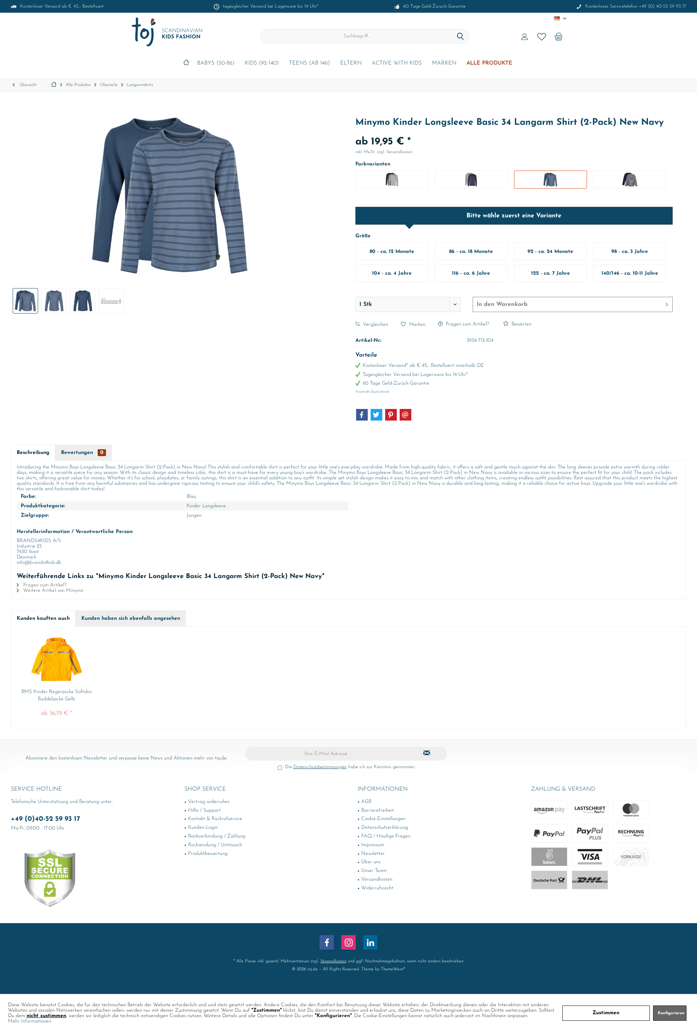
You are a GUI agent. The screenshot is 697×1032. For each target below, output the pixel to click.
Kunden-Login (203, 827)
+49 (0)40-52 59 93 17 (45, 819)
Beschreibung (33, 452)
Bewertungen (82, 452)
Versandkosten (376, 879)
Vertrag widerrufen (208, 801)
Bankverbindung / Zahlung (216, 836)
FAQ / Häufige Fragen (386, 836)
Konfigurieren (671, 1013)
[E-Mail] (405, 415)
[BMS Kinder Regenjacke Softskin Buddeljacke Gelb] (57, 659)
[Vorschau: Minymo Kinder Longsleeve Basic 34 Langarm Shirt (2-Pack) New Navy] (25, 301)
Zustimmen (605, 1013)
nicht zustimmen (46, 1016)
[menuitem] (558, 36)
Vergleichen (375, 324)
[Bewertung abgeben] (514, 132)
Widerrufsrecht (377, 888)
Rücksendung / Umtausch (215, 845)
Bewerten (520, 324)
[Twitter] (376, 415)
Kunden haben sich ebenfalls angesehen (130, 618)
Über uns (370, 862)
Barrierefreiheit (377, 810)
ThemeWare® (393, 969)
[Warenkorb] (558, 36)
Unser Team (374, 870)
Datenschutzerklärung (384, 827)
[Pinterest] (391, 415)
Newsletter (373, 853)
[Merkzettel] (541, 36)
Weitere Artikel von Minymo (52, 590)
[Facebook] (362, 415)
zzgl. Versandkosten (394, 152)
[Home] (186, 63)
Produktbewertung (208, 853)
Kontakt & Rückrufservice (215, 819)
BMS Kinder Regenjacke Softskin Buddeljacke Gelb (56, 695)
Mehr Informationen (29, 1021)
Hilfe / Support (204, 810)
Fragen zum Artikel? (466, 324)
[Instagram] (348, 942)
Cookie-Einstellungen (383, 819)
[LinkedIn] (370, 942)
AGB (366, 801)
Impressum (372, 845)
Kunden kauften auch (43, 618)
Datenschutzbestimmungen (320, 767)
